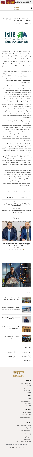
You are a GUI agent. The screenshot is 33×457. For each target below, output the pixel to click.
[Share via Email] (7, 195)
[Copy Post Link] (9, 195)
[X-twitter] (16, 445)
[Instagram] (10, 445)
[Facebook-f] (23, 445)
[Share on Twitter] (12, 195)
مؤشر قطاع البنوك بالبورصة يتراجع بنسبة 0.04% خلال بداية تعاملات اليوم (12, 335)
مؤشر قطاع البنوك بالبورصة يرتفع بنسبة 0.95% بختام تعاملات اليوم (12, 296)
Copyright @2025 (10, 442)
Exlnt (16, 442)
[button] (3, 233)
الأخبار (29, 393)
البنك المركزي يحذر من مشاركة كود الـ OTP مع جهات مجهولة (11, 325)
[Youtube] (13, 445)
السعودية (9, 188)
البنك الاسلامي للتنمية (17, 188)
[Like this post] (15, 195)
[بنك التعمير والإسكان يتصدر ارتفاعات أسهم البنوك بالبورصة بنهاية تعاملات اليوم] (26, 307)
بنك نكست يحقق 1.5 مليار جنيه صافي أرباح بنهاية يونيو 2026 (11, 315)
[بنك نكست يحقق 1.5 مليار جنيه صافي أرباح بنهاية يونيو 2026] (26, 317)
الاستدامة (28, 407)
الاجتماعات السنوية (27, 188)
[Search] (1, 6)
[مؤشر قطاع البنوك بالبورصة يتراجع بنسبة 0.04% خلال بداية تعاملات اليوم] (26, 336)
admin (26, 21)
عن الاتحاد (28, 378)
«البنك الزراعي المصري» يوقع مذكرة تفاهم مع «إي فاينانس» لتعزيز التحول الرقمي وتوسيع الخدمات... (16, 241)
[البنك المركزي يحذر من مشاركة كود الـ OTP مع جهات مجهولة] (26, 326)
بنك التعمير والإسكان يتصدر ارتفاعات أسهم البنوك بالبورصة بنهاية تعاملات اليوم (11, 306)
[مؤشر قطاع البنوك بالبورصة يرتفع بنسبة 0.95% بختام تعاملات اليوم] (26, 297)
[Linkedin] (20, 445)
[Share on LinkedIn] (10, 195)
